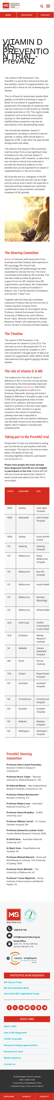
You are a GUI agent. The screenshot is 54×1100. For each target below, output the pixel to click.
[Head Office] (9, 944)
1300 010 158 (20, 929)
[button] (48, 6)
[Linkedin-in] (21, 1007)
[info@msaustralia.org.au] (9, 936)
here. (20, 459)
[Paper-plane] (44, 1007)
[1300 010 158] (9, 928)
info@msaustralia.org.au (27, 937)
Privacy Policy (18, 1083)
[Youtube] (27, 1007)
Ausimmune (27, 387)
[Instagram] (33, 1007)
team (8, 259)
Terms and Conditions (34, 1086)
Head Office (20, 941)
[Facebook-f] (9, 1007)
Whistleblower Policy (33, 1083)
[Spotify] (38, 1007)
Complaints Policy (17, 1086)
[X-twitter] (15, 1007)
